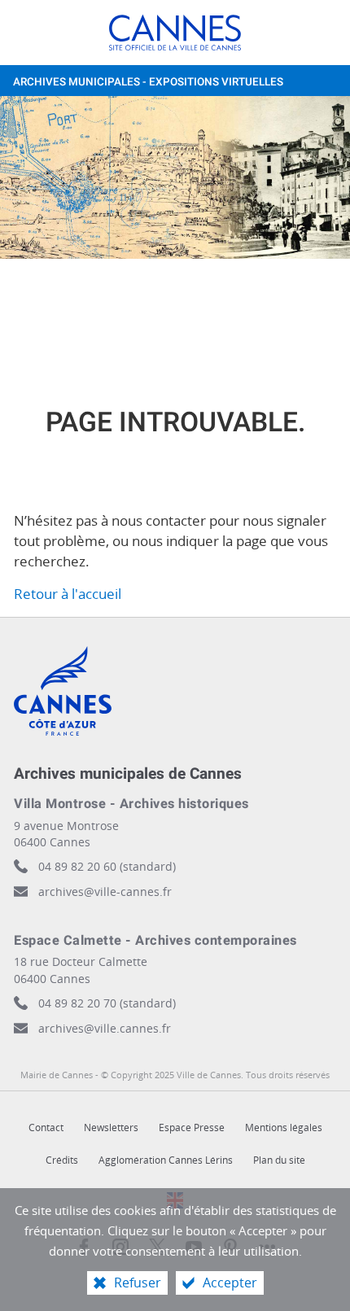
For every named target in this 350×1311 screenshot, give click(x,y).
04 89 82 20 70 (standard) (107, 1003)
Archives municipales (148, 82)
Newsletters (111, 1127)
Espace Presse (192, 1127)
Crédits (62, 1160)
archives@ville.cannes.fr (104, 1028)
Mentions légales (283, 1127)
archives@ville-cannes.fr (105, 891)
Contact (45, 1127)
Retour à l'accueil (67, 593)
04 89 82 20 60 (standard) (107, 866)
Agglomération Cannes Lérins (165, 1160)
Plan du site (279, 1160)
